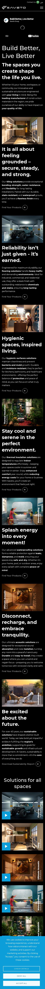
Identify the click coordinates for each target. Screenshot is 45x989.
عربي (41, 2)
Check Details (21, 969)
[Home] (14, 7)
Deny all (21, 976)
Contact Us (31, 2)
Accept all (21, 983)
